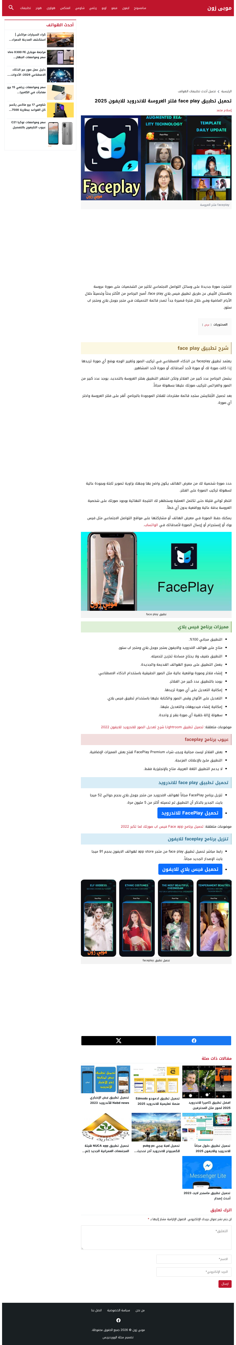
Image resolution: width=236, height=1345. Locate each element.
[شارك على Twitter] (119, 1040)
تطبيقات (25, 8)
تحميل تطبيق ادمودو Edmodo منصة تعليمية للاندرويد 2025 (158, 1101)
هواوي (51, 8)
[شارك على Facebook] (194, 1040)
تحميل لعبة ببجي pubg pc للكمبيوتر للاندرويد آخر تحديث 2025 (158, 1151)
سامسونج (140, 8)
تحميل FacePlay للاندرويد (189, 813)
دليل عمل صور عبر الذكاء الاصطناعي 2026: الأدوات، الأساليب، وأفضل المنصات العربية (28, 77)
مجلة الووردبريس (113, 1337)
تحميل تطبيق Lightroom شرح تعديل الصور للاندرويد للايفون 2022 (152, 727)
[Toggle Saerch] (11, 8)
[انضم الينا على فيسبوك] (118, 1320)
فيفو (114, 8)
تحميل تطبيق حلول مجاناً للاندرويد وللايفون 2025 (212, 1148)
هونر (39, 8)
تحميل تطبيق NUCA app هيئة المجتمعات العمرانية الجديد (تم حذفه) (107, 1151)
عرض (206, 325)
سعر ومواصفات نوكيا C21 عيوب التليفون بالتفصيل (28, 125)
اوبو (104, 8)
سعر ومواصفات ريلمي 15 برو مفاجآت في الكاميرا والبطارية (26, 92)
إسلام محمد (224, 110)
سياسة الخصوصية (118, 1310)
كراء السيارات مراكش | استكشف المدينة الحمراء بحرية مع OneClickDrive (29, 39)
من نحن (140, 1310)
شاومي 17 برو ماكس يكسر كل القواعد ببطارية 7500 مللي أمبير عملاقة (27, 109)
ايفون (125, 8)
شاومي (80, 8)
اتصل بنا (96, 1310)
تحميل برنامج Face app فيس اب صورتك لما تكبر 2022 (162, 826)
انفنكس (65, 8)
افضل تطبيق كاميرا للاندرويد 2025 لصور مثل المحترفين (209, 1105)
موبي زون (219, 8)
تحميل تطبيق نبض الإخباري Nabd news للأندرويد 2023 (109, 1100)
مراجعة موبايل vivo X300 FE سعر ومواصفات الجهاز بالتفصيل (27, 57)
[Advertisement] (156, 52)
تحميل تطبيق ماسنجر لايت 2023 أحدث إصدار (207, 1195)
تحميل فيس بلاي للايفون (190, 869)
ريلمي (93, 8)
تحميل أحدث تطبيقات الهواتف (197, 91)
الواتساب (151, 525)
